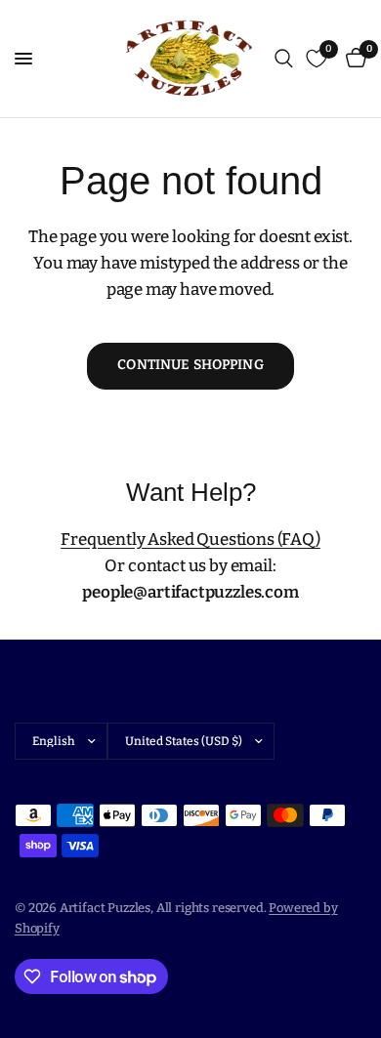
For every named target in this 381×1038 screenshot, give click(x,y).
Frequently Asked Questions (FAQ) (190, 539)
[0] (352, 58)
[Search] (284, 58)
